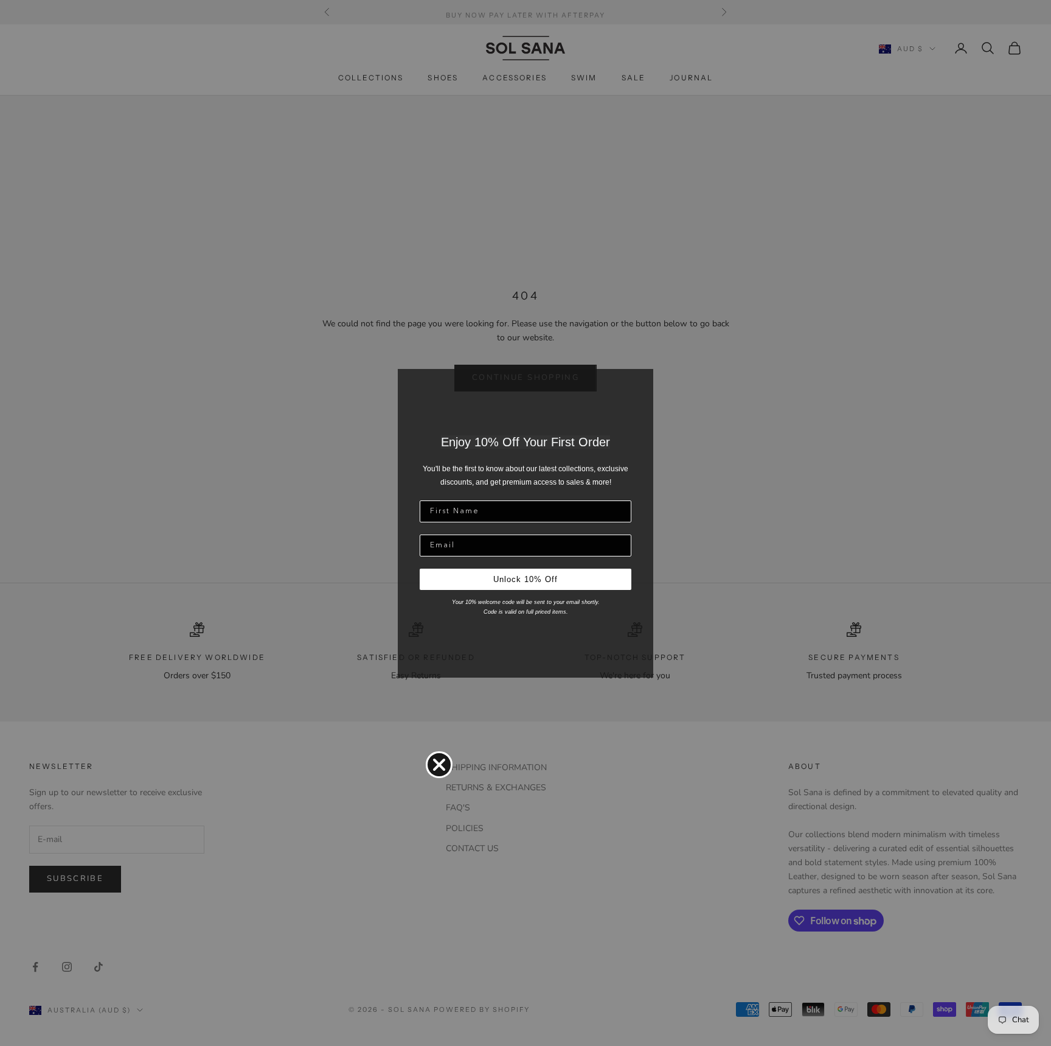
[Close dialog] (439, 765)
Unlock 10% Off (525, 579)
